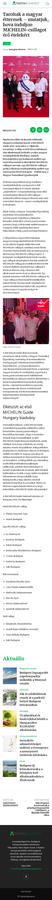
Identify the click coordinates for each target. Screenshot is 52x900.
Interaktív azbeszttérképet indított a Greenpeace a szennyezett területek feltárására (34, 748)
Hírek (7, 43)
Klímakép (24, 711)
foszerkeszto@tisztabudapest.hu (26, 868)
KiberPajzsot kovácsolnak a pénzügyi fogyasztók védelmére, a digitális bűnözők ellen (38, 809)
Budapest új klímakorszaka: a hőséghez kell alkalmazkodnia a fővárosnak (31, 773)
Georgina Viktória (17, 49)
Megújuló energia (28, 668)
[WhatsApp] (39, 130)
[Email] (46, 130)
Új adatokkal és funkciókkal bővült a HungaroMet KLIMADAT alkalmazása (34, 723)
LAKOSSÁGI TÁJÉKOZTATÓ (10, 804)
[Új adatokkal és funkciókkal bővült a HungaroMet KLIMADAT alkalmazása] (10, 718)
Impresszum (26, 891)
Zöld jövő (24, 690)
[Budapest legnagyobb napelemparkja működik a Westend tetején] (10, 676)
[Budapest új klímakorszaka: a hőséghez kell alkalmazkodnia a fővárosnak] (10, 768)
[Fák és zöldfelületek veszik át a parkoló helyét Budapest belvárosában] (10, 697)
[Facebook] (33, 130)
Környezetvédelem (28, 736)
